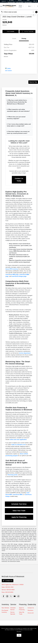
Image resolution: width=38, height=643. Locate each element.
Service (13, 604)
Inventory (5, 604)
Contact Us (8, 580)
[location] (34, 1)
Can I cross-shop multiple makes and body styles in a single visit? (19, 125)
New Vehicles (5, 607)
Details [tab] (14, 38)
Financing (23, 604)
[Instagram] (7, 596)
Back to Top (33, 82)
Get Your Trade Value (28, 31)
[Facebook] (3, 596)
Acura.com (31, 613)
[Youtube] (14, 596)
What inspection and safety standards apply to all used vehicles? (18, 110)
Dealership (32, 604)
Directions (30, 610)
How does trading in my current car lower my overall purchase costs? (18, 132)
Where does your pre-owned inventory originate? (16, 117)
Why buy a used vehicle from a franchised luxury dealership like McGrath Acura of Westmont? (17, 102)
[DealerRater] (18, 596)
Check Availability (10, 31)
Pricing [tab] (24, 38)
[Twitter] (11, 596)
